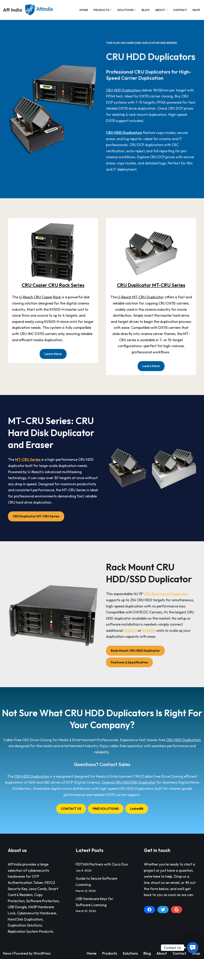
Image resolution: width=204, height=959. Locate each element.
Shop (196, 10)
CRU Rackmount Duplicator (166, 594)
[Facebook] (149, 909)
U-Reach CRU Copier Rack (40, 297)
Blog (146, 10)
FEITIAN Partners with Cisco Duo (102, 864)
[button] (111, 10)
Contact (180, 10)
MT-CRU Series (27, 459)
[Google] (176, 909)
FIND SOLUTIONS (106, 809)
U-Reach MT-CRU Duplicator (141, 297)
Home (83, 10)
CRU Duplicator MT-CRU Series (151, 285)
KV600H (149, 630)
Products (109, 953)
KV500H (130, 630)
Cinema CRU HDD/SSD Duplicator (129, 782)
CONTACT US (71, 809)
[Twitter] (163, 909)
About (161, 953)
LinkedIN (136, 809)
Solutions (130, 953)
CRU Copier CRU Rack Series (53, 285)
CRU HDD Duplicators (123, 90)
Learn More (53, 354)
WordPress (42, 953)
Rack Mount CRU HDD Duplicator (135, 650)
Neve (7, 953)
